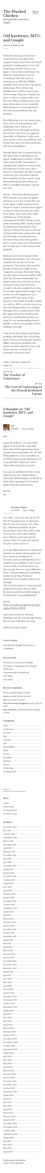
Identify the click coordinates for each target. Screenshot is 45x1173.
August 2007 (8, 1095)
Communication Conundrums (16, 673)
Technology (14, 362)
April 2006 (8, 1152)
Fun (5, 736)
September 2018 (10, 837)
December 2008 (10, 1039)
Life (5, 743)
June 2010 (7, 979)
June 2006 (7, 1145)
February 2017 (9, 852)
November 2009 (10, 1000)
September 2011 (9, 936)
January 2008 (9, 1078)
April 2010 (7, 986)
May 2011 (7, 943)
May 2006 (7, 1148)
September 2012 (10, 908)
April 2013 (7, 891)
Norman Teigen (19, 507)
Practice (6, 754)
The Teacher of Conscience (14, 375)
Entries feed (8, 807)
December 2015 (9, 866)
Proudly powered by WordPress (14, 1160)
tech (10, 365)
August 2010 (8, 972)
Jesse (22, 45)
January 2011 (8, 958)
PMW (5, 750)
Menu (35, 12)
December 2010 (9, 961)
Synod (6, 765)
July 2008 (7, 1056)
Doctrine (7, 733)
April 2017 (7, 848)
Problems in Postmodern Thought (18, 663)
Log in (6, 803)
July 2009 (7, 1014)
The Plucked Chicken (14, 14)
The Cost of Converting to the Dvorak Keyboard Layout (23, 389)
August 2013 (8, 883)
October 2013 (9, 880)
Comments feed (10, 810)
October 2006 (9, 1131)
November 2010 (10, 965)
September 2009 (10, 1007)
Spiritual (7, 761)
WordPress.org (9, 814)
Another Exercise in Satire (20, 693)
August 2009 (8, 1011)
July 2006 (7, 1141)
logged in (21, 645)
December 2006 (10, 1124)
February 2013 (9, 894)
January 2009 (9, 1035)
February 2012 (9, 922)
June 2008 (7, 1060)
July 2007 (7, 1099)
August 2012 (8, 912)
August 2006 (8, 1138)
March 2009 (8, 1028)
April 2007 (7, 1109)
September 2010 (10, 968)
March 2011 (8, 950)
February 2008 (9, 1074)
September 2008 (10, 1049)
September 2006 (10, 1134)
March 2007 (8, 1113)
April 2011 (7, 947)
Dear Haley (8, 676)
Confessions (8, 729)
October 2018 (9, 834)
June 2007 (7, 1102)
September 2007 (10, 1092)
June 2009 (7, 1018)
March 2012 (8, 919)
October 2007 (9, 1088)
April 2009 (8, 1025)
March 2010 (8, 989)
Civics (5, 726)
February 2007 (9, 1116)
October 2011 (8, 933)
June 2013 (7, 887)
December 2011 (9, 929)
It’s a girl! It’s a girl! (17, 700)
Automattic (19, 1163)
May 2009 (7, 1021)
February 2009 (9, 1032)
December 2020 (10, 827)
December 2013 (9, 876)
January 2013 (8, 898)
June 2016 (7, 862)
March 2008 (8, 1071)
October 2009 (9, 1003)
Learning (7, 740)
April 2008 (8, 1067)
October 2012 (9, 905)
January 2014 (8, 873)
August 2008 (8, 1053)
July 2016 (7, 859)
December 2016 (9, 855)
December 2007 (10, 1081)
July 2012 (7, 915)
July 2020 (7, 830)
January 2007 (9, 1120)
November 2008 (10, 1042)
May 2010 (7, 982)
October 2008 (9, 1046)
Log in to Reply (27, 429)
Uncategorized (25, 362)
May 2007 (7, 1106)
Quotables (7, 757)
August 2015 (8, 869)
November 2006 (10, 1127)
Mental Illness (9, 747)
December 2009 (10, 996)
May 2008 (7, 1063)
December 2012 (9, 901)
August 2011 (8, 940)
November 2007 (10, 1085)
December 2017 (9, 845)
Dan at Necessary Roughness (16, 703)
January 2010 (8, 993)
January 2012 (8, 926)
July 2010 (7, 975)
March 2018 (8, 841)
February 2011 (9, 954)
